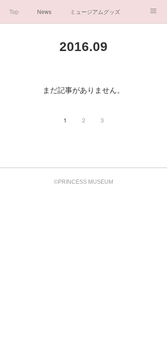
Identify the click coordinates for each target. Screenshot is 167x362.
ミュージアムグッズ (95, 11)
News (44, 11)
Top (14, 11)
